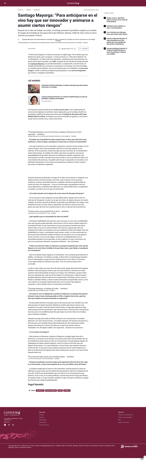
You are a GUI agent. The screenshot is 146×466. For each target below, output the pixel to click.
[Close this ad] (145, 457)
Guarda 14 (20, 10)
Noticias (28, 10)
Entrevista (40, 390)
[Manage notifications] (142, 458)
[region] (73, 462)
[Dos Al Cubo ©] (129, 448)
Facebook (9, 425)
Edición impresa (51, 390)
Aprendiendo (43, 420)
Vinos (60, 390)
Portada (41, 415)
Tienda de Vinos (44, 425)
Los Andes (31, 114)
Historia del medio (123, 422)
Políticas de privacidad (125, 417)
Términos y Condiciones (125, 415)
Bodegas (67, 390)
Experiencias (43, 422)
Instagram (5, 425)
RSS (119, 420)
